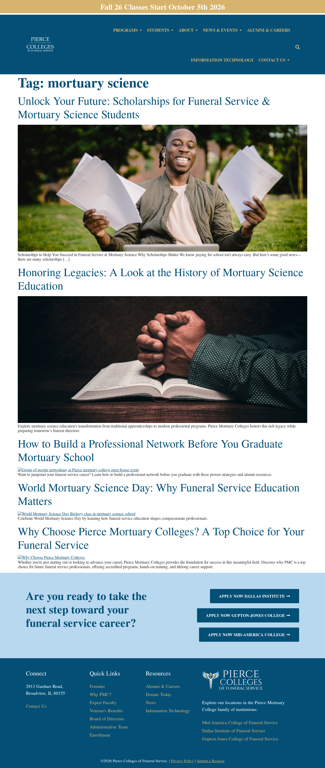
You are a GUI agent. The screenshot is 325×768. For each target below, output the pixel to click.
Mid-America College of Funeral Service (240, 722)
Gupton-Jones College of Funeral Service (240, 739)
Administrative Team (109, 727)
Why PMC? (100, 694)
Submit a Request (210, 760)
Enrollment (100, 735)
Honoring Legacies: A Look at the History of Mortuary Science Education (160, 278)
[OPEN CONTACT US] (288, 60)
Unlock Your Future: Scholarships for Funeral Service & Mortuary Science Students (144, 107)
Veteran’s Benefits (106, 710)
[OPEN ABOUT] (196, 30)
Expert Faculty (103, 702)
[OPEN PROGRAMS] (140, 30)
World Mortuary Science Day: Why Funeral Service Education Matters (159, 494)
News (151, 702)
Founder (97, 686)
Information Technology (168, 710)
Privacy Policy (182, 760)
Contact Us (36, 706)
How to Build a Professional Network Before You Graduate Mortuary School (150, 450)
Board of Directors (107, 719)
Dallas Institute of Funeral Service (233, 730)
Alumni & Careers (163, 686)
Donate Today (158, 694)
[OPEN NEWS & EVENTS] (240, 30)
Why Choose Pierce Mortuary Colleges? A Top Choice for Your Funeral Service (161, 538)
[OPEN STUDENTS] (172, 30)
